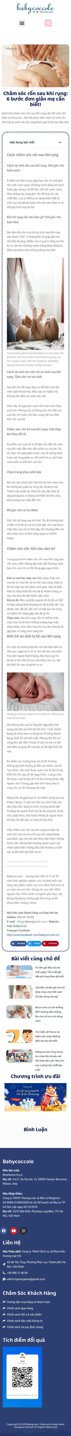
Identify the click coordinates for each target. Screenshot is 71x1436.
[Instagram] (23, 1231)
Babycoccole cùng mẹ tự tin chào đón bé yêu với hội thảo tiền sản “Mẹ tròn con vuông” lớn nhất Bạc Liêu (49, 1061)
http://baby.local (16, 926)
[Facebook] (3, 1231)
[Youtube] (13, 1231)
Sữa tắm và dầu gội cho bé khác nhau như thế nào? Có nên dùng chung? (50, 992)
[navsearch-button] (48, 23)
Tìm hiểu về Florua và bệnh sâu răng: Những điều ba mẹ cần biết (47, 1036)
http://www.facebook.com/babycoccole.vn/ (33, 935)
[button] (22, 23)
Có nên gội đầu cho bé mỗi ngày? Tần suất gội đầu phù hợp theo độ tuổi (49, 972)
